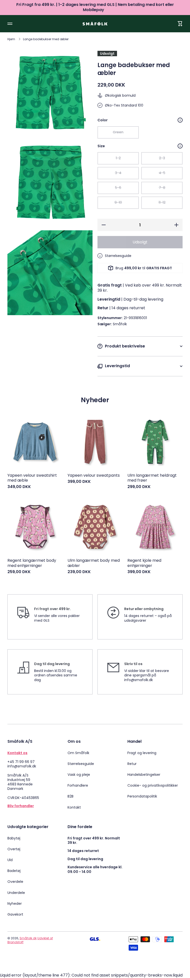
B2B (70, 796)
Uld (10, 859)
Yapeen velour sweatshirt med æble (32, 478)
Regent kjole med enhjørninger (144, 563)
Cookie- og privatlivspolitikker (152, 785)
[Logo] (95, 23)
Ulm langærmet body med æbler (94, 563)
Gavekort (15, 914)
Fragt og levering (141, 752)
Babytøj (13, 838)
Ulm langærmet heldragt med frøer (152, 478)
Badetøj (14, 870)
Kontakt (74, 807)
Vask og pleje (79, 774)
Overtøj (13, 849)
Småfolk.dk (28, 938)
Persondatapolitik (142, 796)
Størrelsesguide (81, 763)
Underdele (16, 892)
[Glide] (180, 120)
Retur (132, 763)
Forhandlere (78, 785)
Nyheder (14, 903)
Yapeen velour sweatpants (94, 475)
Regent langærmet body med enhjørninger (31, 563)
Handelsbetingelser (143, 774)
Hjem (11, 39)
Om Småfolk (78, 752)
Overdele (15, 881)
